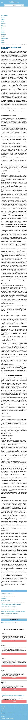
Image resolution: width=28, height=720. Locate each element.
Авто (2, 40)
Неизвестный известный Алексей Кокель (9, 608)
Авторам (3, 708)
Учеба (2, 32)
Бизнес (3, 42)
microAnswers (10, 718)
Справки (3, 23)
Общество (3, 25)
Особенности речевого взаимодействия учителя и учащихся (13, 611)
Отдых (2, 17)
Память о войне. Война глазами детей (8, 606)
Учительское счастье (5, 600)
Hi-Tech (3, 36)
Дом (2, 27)
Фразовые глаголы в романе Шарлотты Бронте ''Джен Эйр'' (13, 695)
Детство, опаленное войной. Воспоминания (9, 613)
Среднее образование (9, 44)
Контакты (3, 713)
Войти (2, 622)
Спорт (2, 19)
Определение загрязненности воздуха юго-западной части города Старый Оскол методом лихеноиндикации (12, 603)
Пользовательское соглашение (8, 711)
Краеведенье (3, 598)
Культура (3, 34)
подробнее (14, 640)
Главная (3, 706)
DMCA (2, 710)
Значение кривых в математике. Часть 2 (9, 671)
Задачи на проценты (5, 615)
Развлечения (4, 15)
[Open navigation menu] (2, 3)
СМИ (2, 21)
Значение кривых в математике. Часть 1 (9, 683)
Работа (3, 30)
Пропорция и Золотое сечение (7, 593)
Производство (4, 38)
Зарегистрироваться (9, 622)
